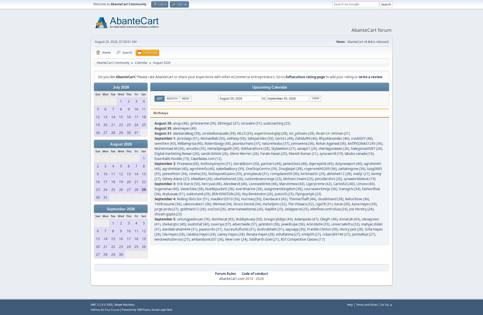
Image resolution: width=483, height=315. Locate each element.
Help (350, 304)
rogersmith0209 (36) (320, 168)
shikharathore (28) (255, 148)
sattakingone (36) (351, 168)
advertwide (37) (244, 224)
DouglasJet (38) (290, 168)
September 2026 (121, 209)
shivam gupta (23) (168, 214)
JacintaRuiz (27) (363, 234)
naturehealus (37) (275, 143)
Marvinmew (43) (291, 184)
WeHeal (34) (222, 204)
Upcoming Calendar (269, 87)
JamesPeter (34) (174, 173)
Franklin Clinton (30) (322, 229)
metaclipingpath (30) (223, 148)
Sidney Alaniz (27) (175, 179)
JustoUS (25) (284, 194)
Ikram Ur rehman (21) (333, 133)
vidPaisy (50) (236, 138)
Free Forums (112, 309)
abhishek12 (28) (339, 173)
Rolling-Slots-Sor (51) (193, 199)
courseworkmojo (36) (320, 189)
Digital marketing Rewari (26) (176, 153)
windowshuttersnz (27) (172, 239)
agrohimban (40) (175, 168)
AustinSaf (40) (198, 224)
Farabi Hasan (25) (273, 153)
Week (185, 98)
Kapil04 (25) (274, 209)
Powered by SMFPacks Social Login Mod (147, 309)
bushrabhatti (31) (270, 229)
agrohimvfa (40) (202, 168)
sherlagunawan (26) (334, 148)
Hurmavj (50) (251, 199)
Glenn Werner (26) (244, 153)
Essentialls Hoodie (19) (171, 158)
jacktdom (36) (269, 224)
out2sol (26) (217, 209)
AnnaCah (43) (349, 219)
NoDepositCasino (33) (225, 173)
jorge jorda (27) (166, 209)
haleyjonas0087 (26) (366, 148)
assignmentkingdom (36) (283, 189)
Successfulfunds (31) (239, 229)
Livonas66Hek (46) (263, 184)
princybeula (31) (256, 173)
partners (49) (271, 163)
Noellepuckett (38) (219, 189)
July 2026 (121, 87)
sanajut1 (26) (307, 148)
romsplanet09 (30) (284, 173)
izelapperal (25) (296, 209)
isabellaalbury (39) (230, 168)
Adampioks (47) (306, 219)
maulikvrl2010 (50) (225, 199)
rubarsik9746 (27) (336, 234)
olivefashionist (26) (228, 179)
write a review (370, 77)
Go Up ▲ (386, 304)
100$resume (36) (167, 204)
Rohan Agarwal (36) (331, 143)
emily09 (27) (311, 234)
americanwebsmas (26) (245, 209)
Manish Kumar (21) (303, 153)
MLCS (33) (245, 133)
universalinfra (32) (345, 224)
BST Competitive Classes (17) (303, 239)
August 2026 (121, 144)
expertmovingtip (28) (270, 133)
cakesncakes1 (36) (197, 204)
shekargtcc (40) (174, 224)
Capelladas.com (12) (206, 158)
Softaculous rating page (305, 77)
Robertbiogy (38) (218, 143)
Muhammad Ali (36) (169, 148)
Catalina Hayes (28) (201, 234)
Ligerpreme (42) (319, 184)
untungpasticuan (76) (193, 219)
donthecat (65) (223, 219)
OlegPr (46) (329, 219)
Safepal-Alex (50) (260, 138)
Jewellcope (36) (293, 224)
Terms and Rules (366, 304)
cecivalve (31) (251, 123)
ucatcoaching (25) (276, 123)
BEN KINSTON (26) (226, 194)
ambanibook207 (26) (207, 239)
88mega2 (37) (228, 123)
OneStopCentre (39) (261, 168)
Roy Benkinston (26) (257, 194)
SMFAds (95, 309)
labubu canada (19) (359, 153)
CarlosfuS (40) (344, 184)
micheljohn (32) (274, 204)
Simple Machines (124, 304)
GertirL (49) (284, 138)
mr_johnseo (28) (301, 133)
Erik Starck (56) (188, 184)
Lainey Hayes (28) (231, 234)
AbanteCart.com (232, 278)
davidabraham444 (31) (179, 229)
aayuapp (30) (295, 229)
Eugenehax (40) (166, 189)
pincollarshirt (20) (328, 179)
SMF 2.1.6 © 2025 (102, 304)
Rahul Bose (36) (357, 199)
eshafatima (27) (288, 234)
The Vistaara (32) (301, 204)
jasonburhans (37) (246, 143)
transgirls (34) (349, 189)
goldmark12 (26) (193, 209)
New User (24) (236, 239)
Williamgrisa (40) (190, 143)
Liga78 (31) (324, 204)
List (159, 98)
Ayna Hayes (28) (364, 204)
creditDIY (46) (362, 138)
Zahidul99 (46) (306, 138)
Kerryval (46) (212, 184)
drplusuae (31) (173, 194)
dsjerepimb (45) (321, 163)
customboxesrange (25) (263, 179)
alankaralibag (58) (186, 133)
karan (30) (342, 204)
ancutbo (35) (196, 148)
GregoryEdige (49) (278, 219)
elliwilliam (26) (201, 179)
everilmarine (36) (249, 189)
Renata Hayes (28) (260, 234)
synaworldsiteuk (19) (360, 179)
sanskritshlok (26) (214, 153)
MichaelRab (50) (212, 138)
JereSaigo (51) (188, 138)
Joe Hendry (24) (361, 209)
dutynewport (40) (348, 163)
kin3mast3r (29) (313, 173)
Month (172, 98)
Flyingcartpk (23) (308, 194)
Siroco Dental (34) (247, 204)
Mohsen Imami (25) (298, 179)
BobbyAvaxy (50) (249, 219)
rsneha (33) (198, 173)
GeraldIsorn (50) (246, 163)
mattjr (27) (361, 173)
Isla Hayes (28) (173, 234)
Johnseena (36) (302, 143)
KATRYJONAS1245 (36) (365, 143)
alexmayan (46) (184, 128)
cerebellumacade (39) (218, 133)
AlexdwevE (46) (235, 184)
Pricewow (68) (188, 163)
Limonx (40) (365, 184)
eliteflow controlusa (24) (328, 209)
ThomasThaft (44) (302, 199)
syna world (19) (331, 153)
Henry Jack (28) (351, 229)
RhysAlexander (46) (334, 138)
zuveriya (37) (221, 224)
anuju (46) (180, 123)
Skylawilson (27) (283, 148)
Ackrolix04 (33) (318, 224)
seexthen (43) (165, 143)
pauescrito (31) (210, 229)
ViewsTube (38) (192, 189)
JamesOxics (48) (295, 163)
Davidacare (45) (275, 199)
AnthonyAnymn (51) (216, 163)
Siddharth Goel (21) (264, 239)
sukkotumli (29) (198, 194)
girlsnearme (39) (203, 123)
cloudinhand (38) (330, 199)
